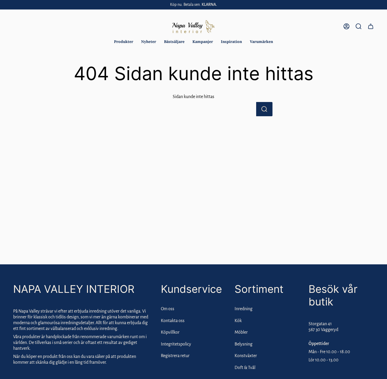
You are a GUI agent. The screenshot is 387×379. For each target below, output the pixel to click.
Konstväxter (246, 355)
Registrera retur (175, 355)
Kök (238, 320)
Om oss (167, 309)
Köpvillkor (170, 332)
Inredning (243, 309)
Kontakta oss (173, 320)
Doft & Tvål (245, 367)
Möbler (241, 332)
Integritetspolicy (176, 344)
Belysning (243, 344)
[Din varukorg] (371, 26)
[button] (123, 42)
